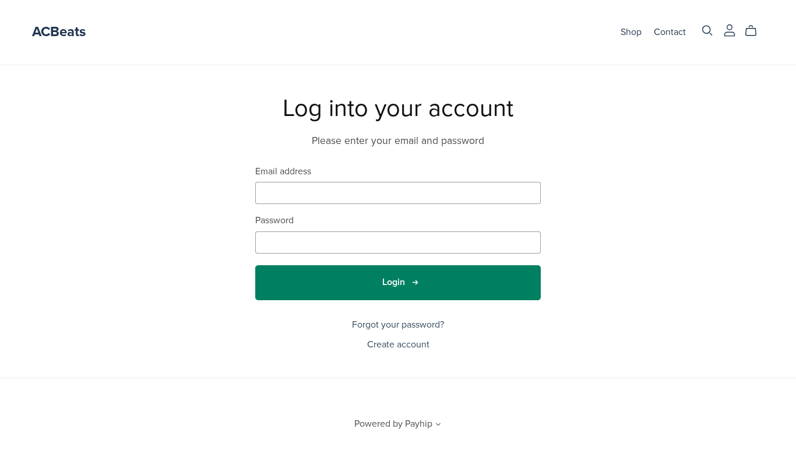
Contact (670, 32)
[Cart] (755, 31)
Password (274, 220)
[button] (438, 425)
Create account (398, 344)
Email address (283, 171)
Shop (631, 32)
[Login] (730, 30)
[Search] (707, 30)
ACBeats (59, 31)
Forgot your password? (398, 325)
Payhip (418, 424)
